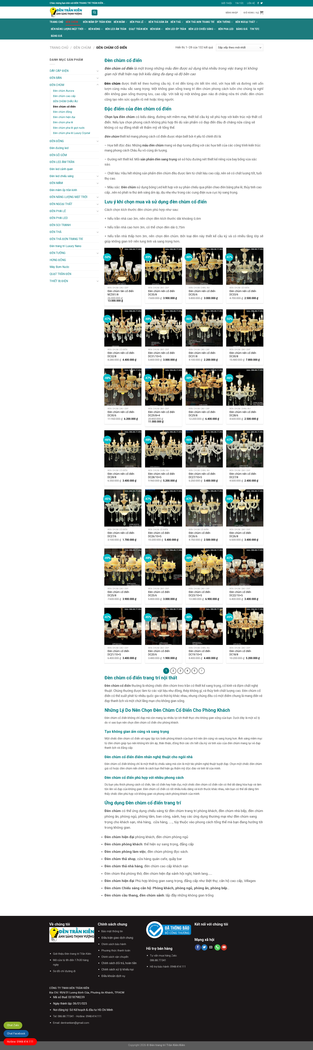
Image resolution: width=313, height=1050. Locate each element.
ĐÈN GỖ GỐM (58, 155)
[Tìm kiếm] (95, 13)
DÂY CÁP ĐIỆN (59, 71)
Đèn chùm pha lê (63, 122)
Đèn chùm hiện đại (64, 117)
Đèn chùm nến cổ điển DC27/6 (121, 534)
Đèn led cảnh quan (61, 169)
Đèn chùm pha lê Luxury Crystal (71, 133)
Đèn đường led (59, 148)
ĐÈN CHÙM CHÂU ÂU (65, 101)
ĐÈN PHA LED (226, 29)
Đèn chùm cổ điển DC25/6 (159, 594)
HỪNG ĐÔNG (58, 260)
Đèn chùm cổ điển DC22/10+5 (240, 594)
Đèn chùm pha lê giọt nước (69, 127)
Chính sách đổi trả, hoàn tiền (119, 963)
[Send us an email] (211, 947)
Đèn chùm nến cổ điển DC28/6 (242, 414)
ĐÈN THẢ (176, 22)
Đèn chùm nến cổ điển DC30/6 (121, 414)
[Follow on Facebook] (258, 3)
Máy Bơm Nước (59, 267)
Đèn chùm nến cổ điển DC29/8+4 (161, 414)
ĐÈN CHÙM (72, 22)
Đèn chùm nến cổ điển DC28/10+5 (161, 475)
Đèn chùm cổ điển (64, 106)
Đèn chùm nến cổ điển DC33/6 (242, 293)
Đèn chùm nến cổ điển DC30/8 (242, 354)
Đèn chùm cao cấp (64, 96)
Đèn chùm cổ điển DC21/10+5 (118, 653)
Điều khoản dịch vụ (113, 976)
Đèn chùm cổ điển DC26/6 (199, 534)
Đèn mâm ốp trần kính (97, 22)
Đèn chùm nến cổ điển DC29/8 (202, 414)
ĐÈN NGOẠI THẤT (245, 22)
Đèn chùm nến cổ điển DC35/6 (202, 293)
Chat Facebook (16, 1033)
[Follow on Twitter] (261, 3)
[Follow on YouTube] (224, 947)
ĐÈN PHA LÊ (137, 22)
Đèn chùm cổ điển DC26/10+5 (159, 534)
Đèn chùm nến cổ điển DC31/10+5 (161, 354)
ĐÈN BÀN (155, 29)
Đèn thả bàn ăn (158, 22)
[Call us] (217, 947)
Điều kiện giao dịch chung (117, 937)
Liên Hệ (251, 3)
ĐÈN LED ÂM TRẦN (115, 29)
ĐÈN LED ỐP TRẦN (175, 29)
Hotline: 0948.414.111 (20, 1041)
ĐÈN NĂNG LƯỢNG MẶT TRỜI (67, 29)
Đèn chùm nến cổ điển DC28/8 (121, 475)
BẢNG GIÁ (241, 29)
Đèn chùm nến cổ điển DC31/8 (202, 354)
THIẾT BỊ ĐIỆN (59, 281)
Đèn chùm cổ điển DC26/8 (240, 534)
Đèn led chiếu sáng (201, 29)
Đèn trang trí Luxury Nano (65, 246)
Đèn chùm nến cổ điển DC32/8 (121, 354)
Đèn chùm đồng (62, 111)
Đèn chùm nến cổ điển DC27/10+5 (202, 475)
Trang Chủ (56, 22)
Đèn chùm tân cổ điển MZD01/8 (121, 293)
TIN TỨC (254, 29)
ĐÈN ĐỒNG (94, 29)
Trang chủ (59, 47)
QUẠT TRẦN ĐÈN (138, 29)
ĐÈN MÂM (119, 22)
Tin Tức (239, 3)
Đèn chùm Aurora (63, 90)
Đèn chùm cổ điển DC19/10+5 (199, 653)
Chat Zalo (13, 1025)
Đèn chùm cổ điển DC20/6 (159, 653)
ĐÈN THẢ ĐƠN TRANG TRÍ (200, 22)
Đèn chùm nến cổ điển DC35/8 (161, 293)
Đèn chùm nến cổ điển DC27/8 (242, 475)
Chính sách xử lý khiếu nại (117, 969)
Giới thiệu (226, 3)
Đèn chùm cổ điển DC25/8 (118, 594)
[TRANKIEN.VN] (68, 12)
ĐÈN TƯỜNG (224, 22)
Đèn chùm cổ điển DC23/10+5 (199, 594)
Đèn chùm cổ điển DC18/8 (240, 653)
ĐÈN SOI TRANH (60, 225)
